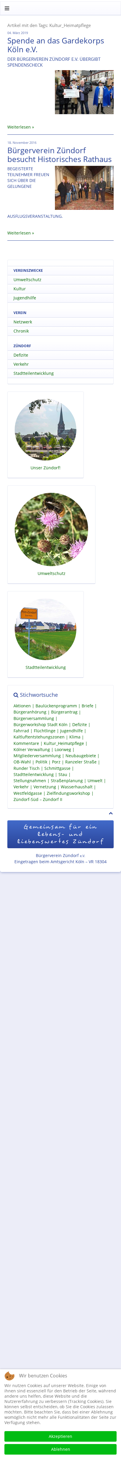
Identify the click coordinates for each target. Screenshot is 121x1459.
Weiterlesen (19, 127)
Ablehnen (60, 1449)
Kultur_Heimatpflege (64, 743)
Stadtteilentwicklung (34, 373)
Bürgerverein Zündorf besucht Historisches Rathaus (59, 154)
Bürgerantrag (64, 712)
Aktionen (22, 706)
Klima (74, 737)
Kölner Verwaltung (32, 749)
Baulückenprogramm (56, 706)
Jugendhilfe (25, 298)
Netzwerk (23, 322)
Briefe (87, 706)
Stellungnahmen (30, 780)
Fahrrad (21, 730)
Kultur (20, 288)
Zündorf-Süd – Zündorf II (38, 799)
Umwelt (95, 780)
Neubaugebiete (80, 755)
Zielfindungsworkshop (68, 793)
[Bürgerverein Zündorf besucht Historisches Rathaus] (84, 188)
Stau (62, 774)
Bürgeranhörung (30, 712)
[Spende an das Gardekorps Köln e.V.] (84, 92)
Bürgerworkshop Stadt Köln (41, 724)
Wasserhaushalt (77, 787)
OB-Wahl (22, 762)
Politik (41, 762)
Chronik (21, 331)
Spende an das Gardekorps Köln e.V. (55, 45)
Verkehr (21, 364)
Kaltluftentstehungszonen (39, 737)
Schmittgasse (57, 768)
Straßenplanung (67, 780)
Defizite (21, 355)
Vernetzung (44, 787)
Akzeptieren (60, 1436)
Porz (56, 762)
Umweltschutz (27, 279)
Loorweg (63, 749)
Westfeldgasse (28, 793)
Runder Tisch (27, 768)
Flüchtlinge (45, 730)
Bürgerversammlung (34, 718)
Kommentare (26, 743)
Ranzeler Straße (81, 762)
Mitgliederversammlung (37, 755)
